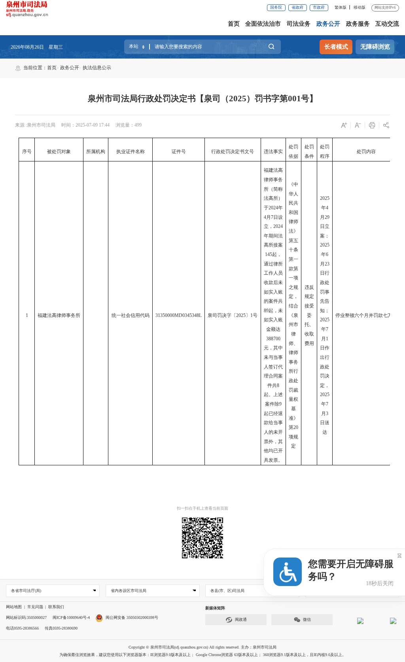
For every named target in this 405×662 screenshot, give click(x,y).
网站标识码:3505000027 (26, 617)
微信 (307, 619)
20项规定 (293, 437)
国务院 (276, 7)
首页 (234, 24)
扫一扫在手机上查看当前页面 (202, 508)
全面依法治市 (263, 24)
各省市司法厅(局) (26, 590)
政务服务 (358, 24)
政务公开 (328, 24)
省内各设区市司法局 (128, 590)
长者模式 (336, 47)
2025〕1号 (246, 315)
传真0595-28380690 (61, 628)
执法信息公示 (97, 67)
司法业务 (298, 24)
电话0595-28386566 (22, 628)
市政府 (319, 7)
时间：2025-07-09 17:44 (85, 125)
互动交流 (387, 24)
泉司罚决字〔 (222, 315)
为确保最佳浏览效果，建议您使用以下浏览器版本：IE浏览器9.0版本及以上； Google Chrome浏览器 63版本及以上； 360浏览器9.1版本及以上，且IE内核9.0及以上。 (202, 655)
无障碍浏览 (375, 47)
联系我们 (56, 607)
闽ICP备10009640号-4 (71, 617)
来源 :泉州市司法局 (35, 125)
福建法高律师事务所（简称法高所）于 (273, 189)
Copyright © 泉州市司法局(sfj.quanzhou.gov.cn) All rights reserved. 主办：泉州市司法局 (202, 647)
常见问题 (35, 607)
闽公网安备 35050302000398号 (132, 617)
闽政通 (241, 619)
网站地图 (14, 607)
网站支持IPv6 (385, 7)
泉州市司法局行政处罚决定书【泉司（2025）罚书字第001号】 (203, 98)
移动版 (359, 7)
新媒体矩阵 (215, 608)
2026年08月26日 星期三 (37, 47)
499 (138, 125)
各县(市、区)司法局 (227, 590)
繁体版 (340, 7)
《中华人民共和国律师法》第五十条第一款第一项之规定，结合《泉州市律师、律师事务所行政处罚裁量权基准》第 (293, 306)
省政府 (297, 7)
